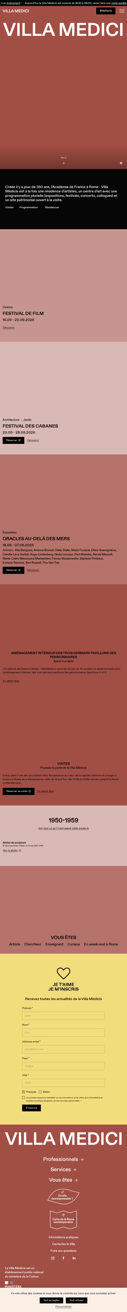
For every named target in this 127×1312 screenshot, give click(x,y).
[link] (63, 639)
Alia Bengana (23, 550)
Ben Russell (33, 563)
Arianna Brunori (44, 550)
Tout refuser (76, 1300)
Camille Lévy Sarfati (16, 554)
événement (9, 3)
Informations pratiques (63, 1237)
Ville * (25, 1075)
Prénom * (27, 1008)
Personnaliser (63, 1306)
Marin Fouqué (80, 550)
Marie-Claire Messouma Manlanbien (27, 558)
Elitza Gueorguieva (103, 550)
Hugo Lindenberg (41, 554)
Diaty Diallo (62, 550)
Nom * (25, 1025)
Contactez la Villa (63, 1244)
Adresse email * (31, 1041)
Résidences (52, 207)
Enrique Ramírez (13, 563)
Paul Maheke (82, 554)
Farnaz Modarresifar (65, 558)
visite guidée (114, 3)
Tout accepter (51, 1300)
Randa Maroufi (102, 554)
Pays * (25, 1058)
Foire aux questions (63, 1251)
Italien (46, 1092)
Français (31, 1092)
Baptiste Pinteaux (91, 558)
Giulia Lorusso (64, 554)
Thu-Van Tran (51, 563)
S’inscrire (31, 1108)
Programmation (29, 207)
